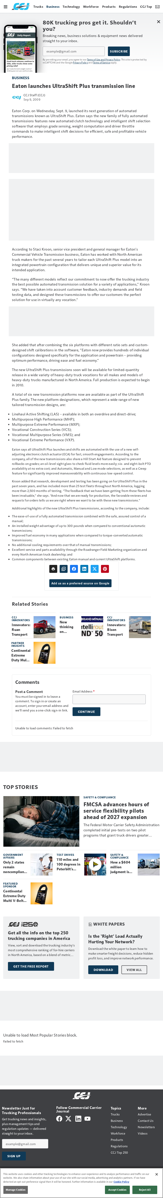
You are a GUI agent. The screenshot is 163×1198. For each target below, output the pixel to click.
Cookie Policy (121, 1181)
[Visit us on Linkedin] (78, 1118)
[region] (81, 1183)
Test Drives (65, 854)
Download (103, 970)
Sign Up (13, 1156)
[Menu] (5, 6)
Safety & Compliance (99, 797)
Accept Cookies (117, 1189)
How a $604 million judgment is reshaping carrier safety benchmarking (121, 867)
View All (134, 970)
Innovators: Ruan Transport (21, 630)
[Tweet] (95, 569)
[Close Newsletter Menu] (158, 21)
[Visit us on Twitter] (68, 1118)
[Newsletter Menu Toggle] (157, 6)
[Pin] (105, 569)
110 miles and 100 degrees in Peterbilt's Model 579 (68, 864)
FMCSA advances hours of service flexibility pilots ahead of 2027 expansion (116, 810)
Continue (86, 712)
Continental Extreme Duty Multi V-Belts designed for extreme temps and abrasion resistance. (20, 655)
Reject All (144, 1189)
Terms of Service (101, 62)
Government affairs (13, 856)
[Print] (53, 569)
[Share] (74, 569)
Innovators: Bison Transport (116, 630)
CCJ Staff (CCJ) (34, 95)
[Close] (156, 1174)
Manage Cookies (16, 1189)
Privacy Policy (80, 62)
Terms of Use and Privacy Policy (103, 59)
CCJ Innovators (21, 619)
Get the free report (31, 966)
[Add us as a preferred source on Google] (64, 569)
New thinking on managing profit (68, 627)
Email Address (84, 691)
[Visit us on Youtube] (87, 1118)
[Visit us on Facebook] (59, 1118)
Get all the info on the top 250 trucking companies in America (39, 935)
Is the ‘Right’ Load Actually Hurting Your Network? (115, 939)
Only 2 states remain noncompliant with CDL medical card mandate (14, 867)
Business (20, 77)
